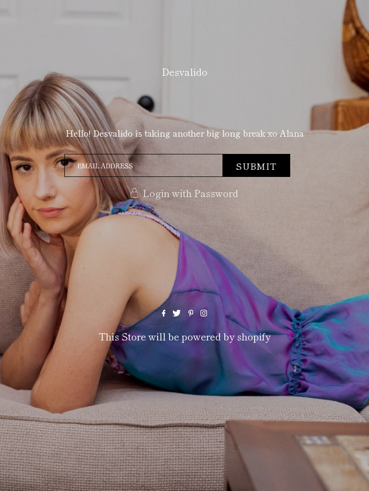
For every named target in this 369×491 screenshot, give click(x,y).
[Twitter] (176, 312)
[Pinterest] (191, 312)
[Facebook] (164, 312)
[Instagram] (203, 312)
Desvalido (185, 72)
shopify (254, 336)
